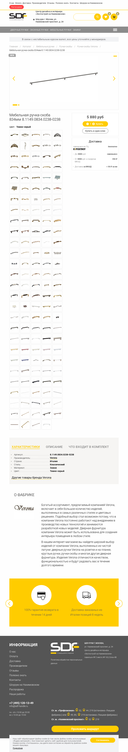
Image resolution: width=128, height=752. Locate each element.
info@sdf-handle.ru (18, 706)
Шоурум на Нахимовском (91, 3)
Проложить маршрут (85, 729)
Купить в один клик (95, 131)
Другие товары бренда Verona (31, 477)
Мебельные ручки (60, 30)
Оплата (18, 3)
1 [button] (15, 105)
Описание (54, 447)
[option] (64, 79)
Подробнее (18, 748)
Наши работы (17, 694)
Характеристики (26, 447)
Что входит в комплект (89, 447)
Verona (53, 458)
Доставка (26, 3)
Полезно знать (62, 3)
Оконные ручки (39, 30)
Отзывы (50, 3)
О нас (11, 3)
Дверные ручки (19, 30)
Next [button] (119, 603)
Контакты (74, 3)
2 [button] (18, 105)
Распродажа (16, 7)
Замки (77, 30)
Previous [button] (9, 603)
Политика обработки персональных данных (66, 661)
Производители (39, 3)
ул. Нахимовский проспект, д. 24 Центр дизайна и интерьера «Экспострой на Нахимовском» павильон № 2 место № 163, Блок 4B (100, 650)
